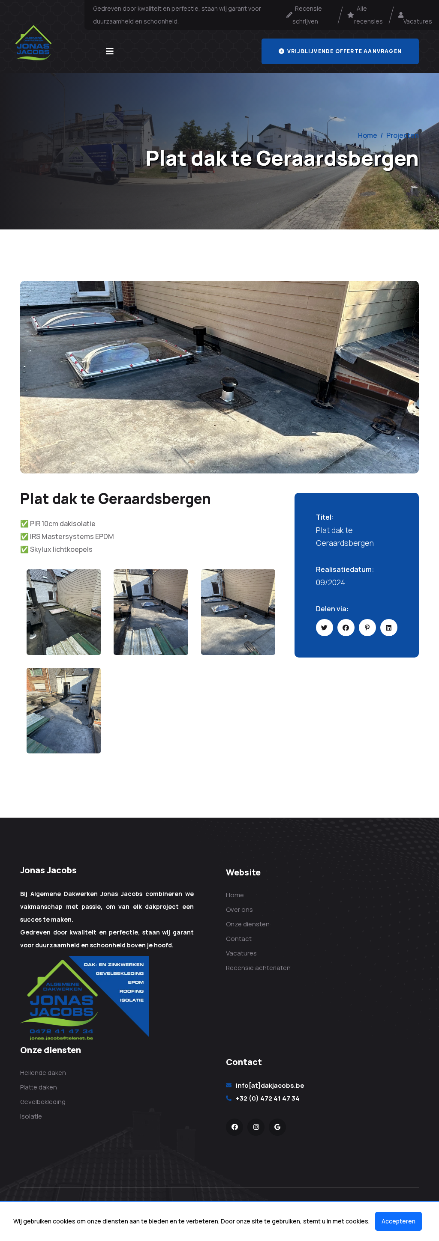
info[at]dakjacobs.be (270, 1085)
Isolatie (31, 1116)
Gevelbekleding (43, 1101)
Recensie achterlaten (258, 967)
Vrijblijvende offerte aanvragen (344, 51)
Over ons (239, 909)
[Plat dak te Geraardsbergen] (219, 376)
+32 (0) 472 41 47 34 (268, 1098)
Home (367, 135)
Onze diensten (248, 924)
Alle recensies (368, 14)
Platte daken (38, 1087)
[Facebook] (234, 1127)
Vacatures (417, 14)
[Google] (277, 1127)
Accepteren (398, 1221)
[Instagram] (256, 1127)
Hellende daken (43, 1072)
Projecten (402, 135)
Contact (239, 938)
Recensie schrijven (307, 14)
